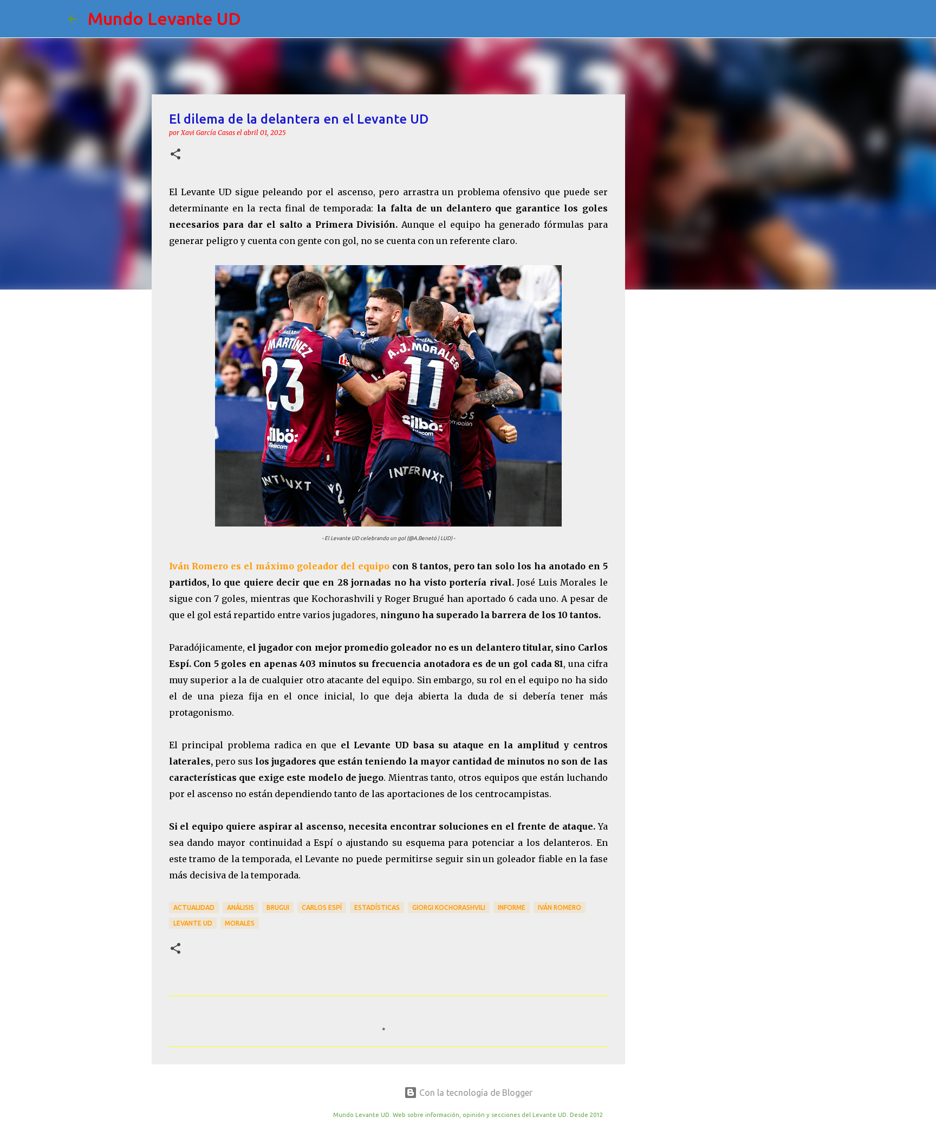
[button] (175, 154)
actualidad (193, 907)
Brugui (277, 907)
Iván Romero (559, 907)
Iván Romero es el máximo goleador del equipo (279, 566)
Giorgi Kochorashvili (448, 907)
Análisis (240, 907)
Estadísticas (377, 907)
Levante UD (192, 923)
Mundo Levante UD (164, 18)
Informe (511, 907)
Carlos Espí (322, 907)
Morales (240, 923)
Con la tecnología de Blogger (474, 1092)
